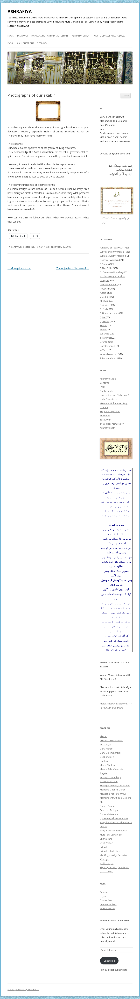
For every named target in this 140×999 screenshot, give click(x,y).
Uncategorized (107, 345)
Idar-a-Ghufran (108, 765)
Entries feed (106, 900)
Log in (103, 896)
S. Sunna (104, 333)
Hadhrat (104, 760)
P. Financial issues (109, 313)
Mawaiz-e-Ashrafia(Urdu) (113, 793)
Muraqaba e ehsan (19, 268)
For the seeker (107, 391)
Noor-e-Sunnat (107, 806)
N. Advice (104, 304)
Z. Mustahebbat (108, 358)
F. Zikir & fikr (106, 268)
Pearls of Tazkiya (109, 810)
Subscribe (109, 960)
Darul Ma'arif (106, 748)
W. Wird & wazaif (108, 354)
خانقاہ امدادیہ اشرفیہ (110, 851)
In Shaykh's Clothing (110, 777)
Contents (104, 382)
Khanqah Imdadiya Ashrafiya (115, 785)
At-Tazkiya (105, 744)
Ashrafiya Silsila (80, 35)
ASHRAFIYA (20, 11)
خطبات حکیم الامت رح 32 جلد (113, 855)
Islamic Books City (109, 781)
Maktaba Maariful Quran (112, 789)
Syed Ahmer (106, 842)
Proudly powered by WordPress (23, 989)
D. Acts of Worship (109, 259)
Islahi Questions (25, 43)
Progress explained (110, 411)
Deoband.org (107, 756)
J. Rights (104, 288)
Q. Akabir (45, 246)
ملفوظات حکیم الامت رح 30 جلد (114, 867)
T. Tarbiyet (105, 337)
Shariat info (106, 838)
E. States (104, 264)
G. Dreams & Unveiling (111, 272)
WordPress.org (107, 908)
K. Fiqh (36, 246)
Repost (103, 325)
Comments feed (108, 904)
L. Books (104, 296)
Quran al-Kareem (109, 814)
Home (10, 35)
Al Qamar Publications (111, 740)
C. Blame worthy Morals (112, 255)
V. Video (104, 350)
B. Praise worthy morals (112, 251)
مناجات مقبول (106, 871)
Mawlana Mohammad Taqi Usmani (49, 35)
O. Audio (104, 309)
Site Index (42, 43)
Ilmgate (103, 773)
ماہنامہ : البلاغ (106, 863)
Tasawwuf (22, 35)
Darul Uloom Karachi (110, 752)
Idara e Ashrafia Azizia (111, 769)
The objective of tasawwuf (72, 268)
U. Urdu (104, 341)
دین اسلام (104, 859)
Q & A (103, 317)
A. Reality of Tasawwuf (111, 247)
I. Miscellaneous (108, 284)
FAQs (10, 43)
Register (104, 892)
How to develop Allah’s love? (109, 35)
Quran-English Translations (114, 818)
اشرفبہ (103, 846)
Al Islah (103, 736)
